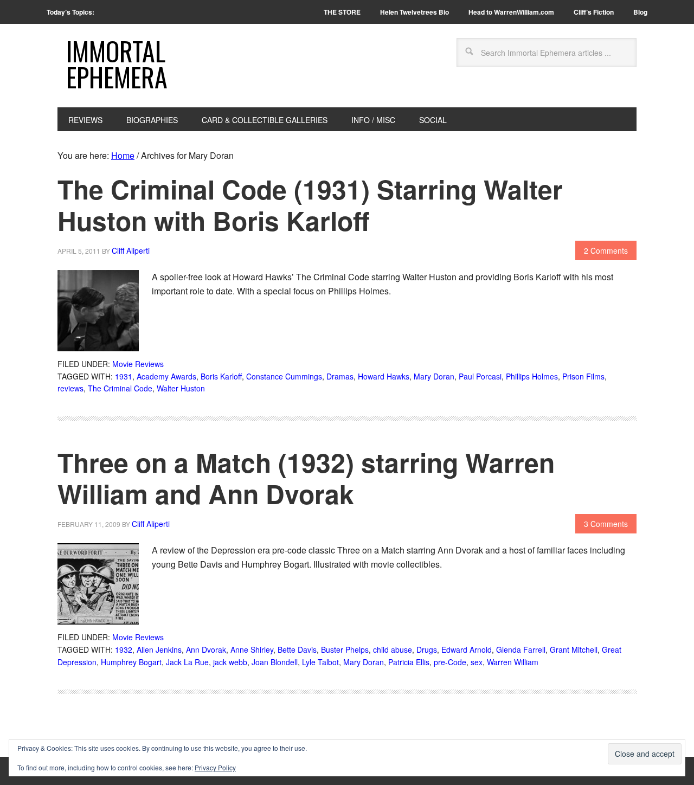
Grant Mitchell (573, 649)
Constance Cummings (284, 376)
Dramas (340, 376)
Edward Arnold (466, 649)
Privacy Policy (215, 767)
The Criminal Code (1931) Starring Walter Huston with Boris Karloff (310, 204)
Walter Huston (181, 388)
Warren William (512, 662)
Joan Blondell (275, 662)
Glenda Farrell (520, 649)
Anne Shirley (251, 649)
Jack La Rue (187, 662)
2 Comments (606, 250)
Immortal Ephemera (117, 63)
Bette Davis (297, 649)
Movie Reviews (138, 363)
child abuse (392, 649)
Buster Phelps (345, 649)
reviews (70, 388)
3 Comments (606, 523)
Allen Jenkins (159, 649)
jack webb (230, 662)
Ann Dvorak (206, 649)
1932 (123, 649)
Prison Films (583, 376)
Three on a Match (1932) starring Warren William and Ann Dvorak (306, 477)
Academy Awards (166, 376)
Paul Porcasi (480, 376)
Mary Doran (434, 376)
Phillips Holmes (532, 376)
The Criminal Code (120, 388)
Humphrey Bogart (131, 662)
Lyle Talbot (320, 662)
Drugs (426, 649)
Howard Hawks (383, 376)
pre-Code (450, 662)
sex (477, 662)
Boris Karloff (221, 376)
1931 (123, 376)
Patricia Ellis (408, 662)
